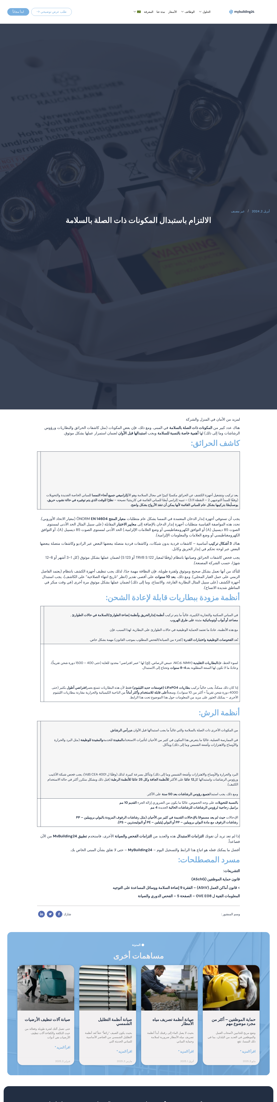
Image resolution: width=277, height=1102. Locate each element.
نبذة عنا (161, 12)
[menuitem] (136, 12)
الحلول (206, 12)
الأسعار (172, 12)
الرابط (134, 697)
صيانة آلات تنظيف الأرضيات (47, 1020)
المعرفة (148, 12)
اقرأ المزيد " (248, 1051)
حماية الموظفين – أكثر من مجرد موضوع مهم (234, 1022)
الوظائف (190, 12)
